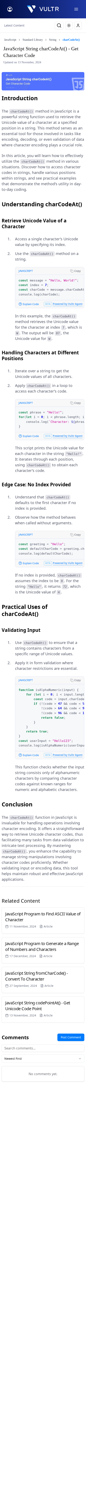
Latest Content (14, 25)
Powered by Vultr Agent (67, 304)
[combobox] (43, 1058)
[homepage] (43, 9)
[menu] (76, 9)
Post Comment (71, 1037)
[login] (9, 9)
